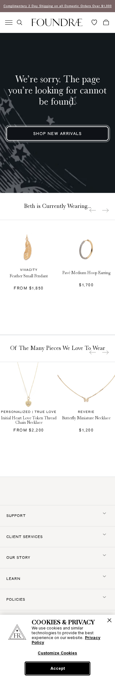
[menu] (8, 22)
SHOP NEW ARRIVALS (57, 133)
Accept (57, 668)
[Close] (109, 620)
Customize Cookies (57, 653)
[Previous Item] (92, 210)
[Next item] (105, 210)
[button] (19, 22)
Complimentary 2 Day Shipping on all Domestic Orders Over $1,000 (58, 6)
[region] (57, 647)
